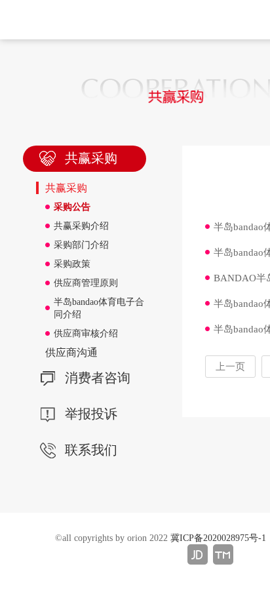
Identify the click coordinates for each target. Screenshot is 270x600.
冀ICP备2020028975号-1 (218, 538)
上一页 (230, 366)
